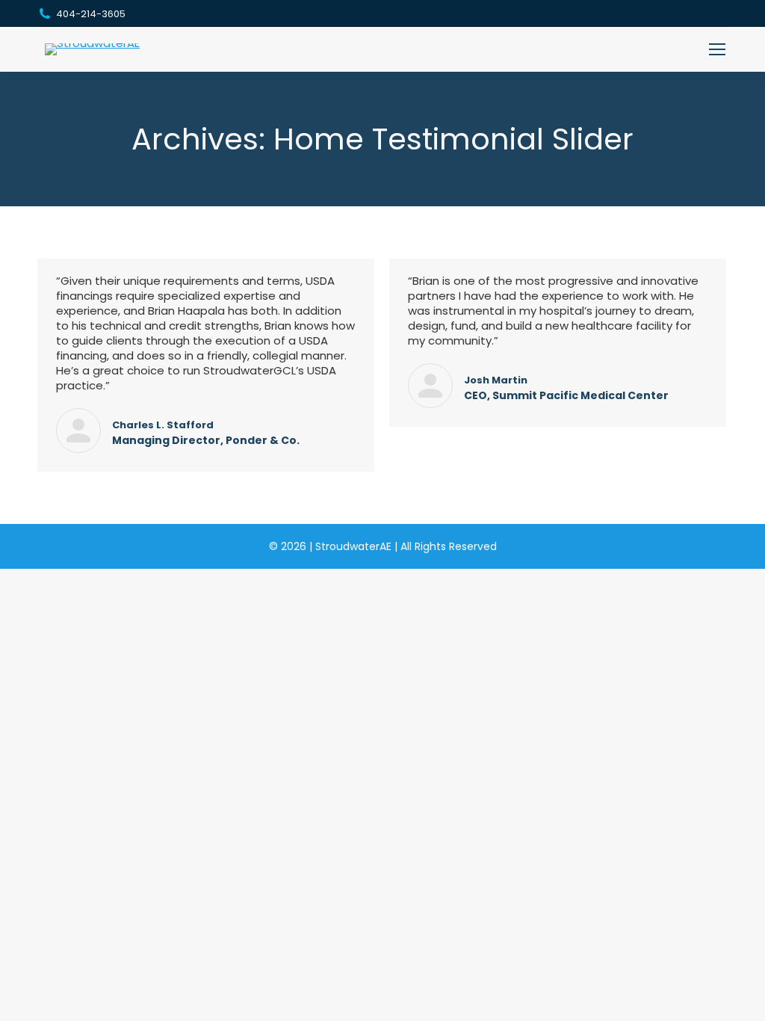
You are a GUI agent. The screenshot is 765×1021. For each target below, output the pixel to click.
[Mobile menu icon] (717, 49)
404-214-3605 (91, 14)
